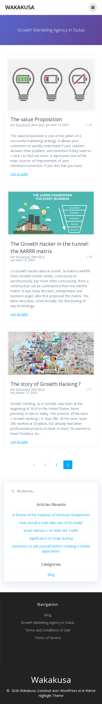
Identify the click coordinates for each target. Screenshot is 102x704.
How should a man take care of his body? (51, 522)
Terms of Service (48, 637)
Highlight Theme (51, 695)
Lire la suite (19, 174)
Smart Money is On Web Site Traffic (51, 530)
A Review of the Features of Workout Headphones (51, 515)
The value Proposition (36, 119)
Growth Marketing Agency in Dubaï (47, 622)
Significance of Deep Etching (51, 538)
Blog (41, 125)
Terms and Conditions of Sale (47, 630)
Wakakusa (19, 7)
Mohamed (23, 125)
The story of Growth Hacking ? (45, 384)
